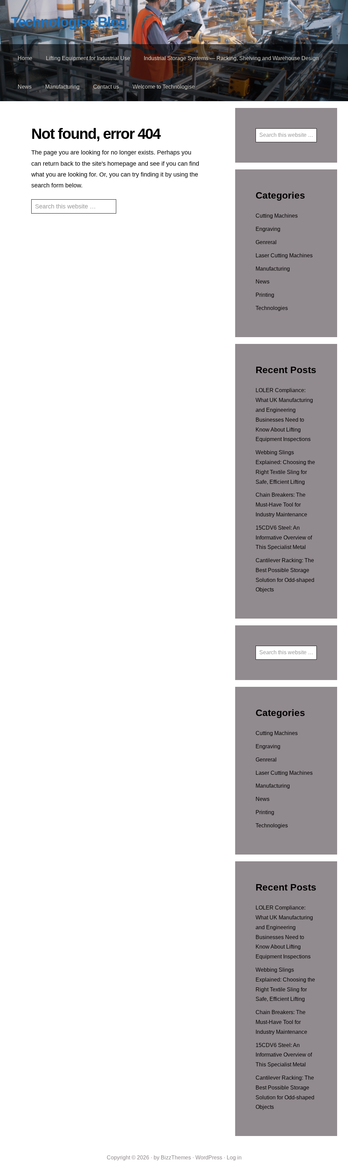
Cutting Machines (277, 216)
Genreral (266, 242)
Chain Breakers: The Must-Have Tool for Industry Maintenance (281, 504)
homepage (121, 163)
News (262, 282)
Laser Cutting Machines (284, 255)
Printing (265, 295)
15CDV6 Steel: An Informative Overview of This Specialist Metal (284, 537)
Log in (234, 1157)
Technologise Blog (69, 22)
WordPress (208, 1157)
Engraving (268, 229)
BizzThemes (176, 1157)
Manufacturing (273, 269)
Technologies (272, 308)
